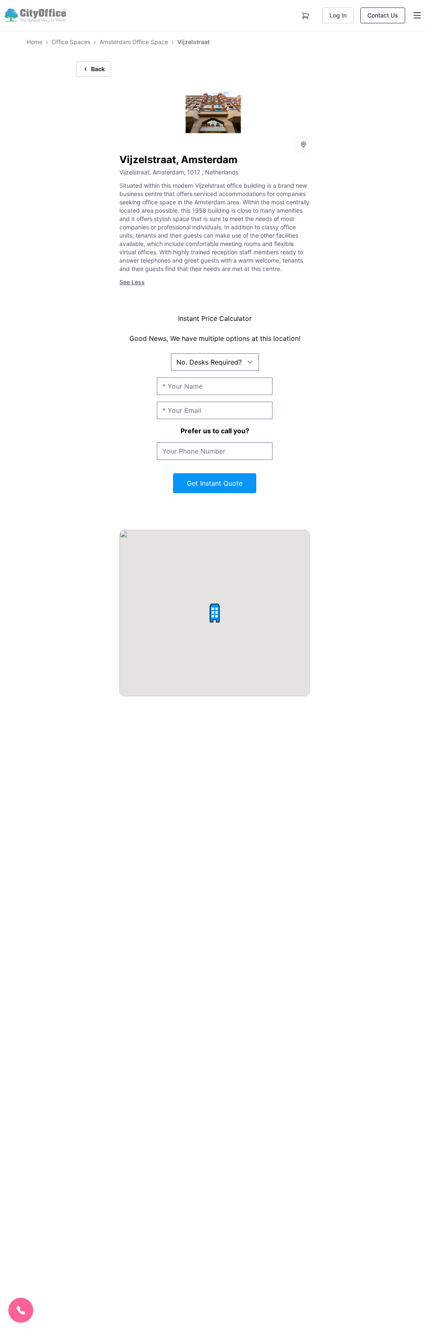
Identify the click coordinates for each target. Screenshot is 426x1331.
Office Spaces (71, 41)
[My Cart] (305, 14)
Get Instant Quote (215, 483)
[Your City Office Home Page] (34, 15)
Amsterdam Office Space (133, 41)
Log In (338, 15)
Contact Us (382, 15)
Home (34, 41)
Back (98, 68)
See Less (132, 282)
